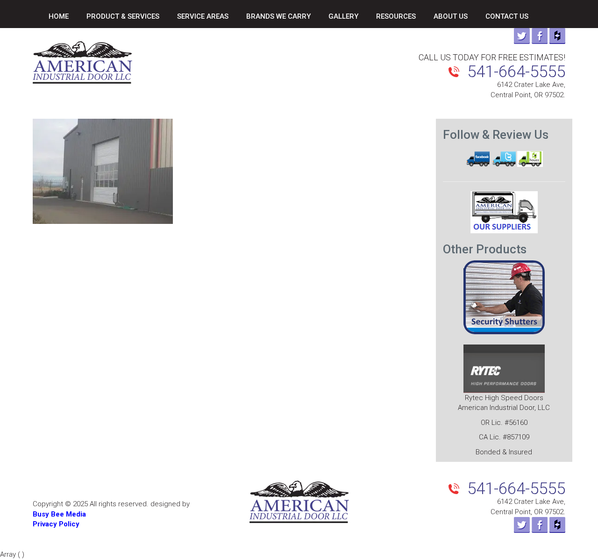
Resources (396, 16)
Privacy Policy (56, 524)
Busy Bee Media (59, 514)
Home (59, 16)
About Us (451, 16)
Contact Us (506, 16)
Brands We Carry (278, 16)
